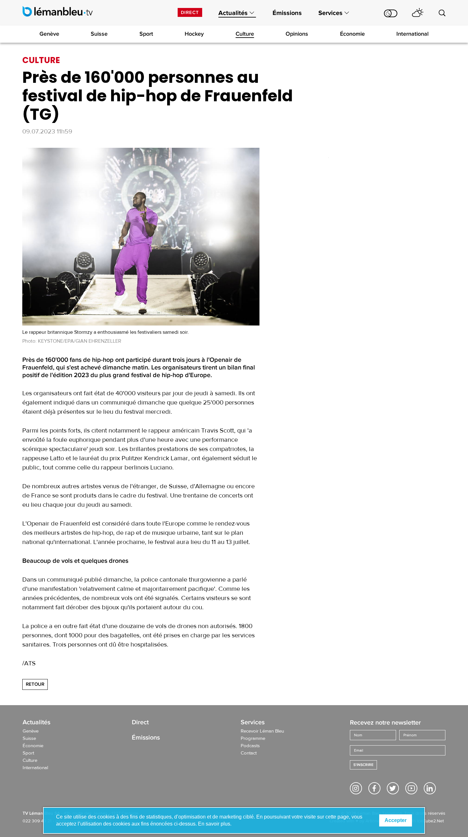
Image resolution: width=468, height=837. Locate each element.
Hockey (194, 33)
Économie (352, 33)
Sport (146, 33)
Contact (249, 753)
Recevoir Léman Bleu (262, 731)
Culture (245, 33)
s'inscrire (363, 764)
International (412, 33)
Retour (35, 684)
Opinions (297, 33)
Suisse (99, 33)
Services (330, 13)
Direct (190, 12)
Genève (49, 33)
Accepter (396, 820)
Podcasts (250, 746)
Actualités (233, 13)
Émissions (287, 13)
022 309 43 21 (37, 821)
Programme (253, 738)
